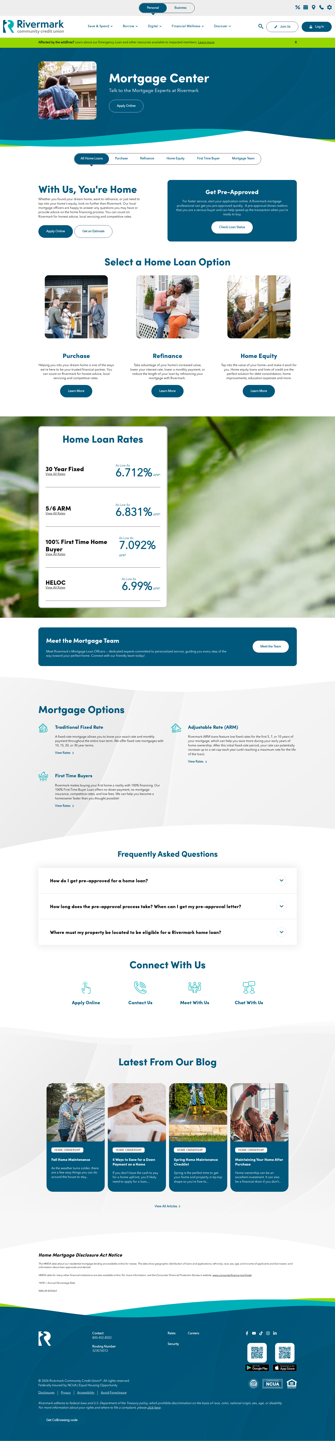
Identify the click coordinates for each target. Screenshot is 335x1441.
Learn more (206, 42)
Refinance (147, 158)
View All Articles (166, 1206)
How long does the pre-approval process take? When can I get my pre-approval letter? (145, 906)
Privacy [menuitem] (66, 1392)
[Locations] (313, 8)
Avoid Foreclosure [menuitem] (114, 1392)
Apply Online (126, 106)
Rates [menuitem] (171, 1333)
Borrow (128, 26)
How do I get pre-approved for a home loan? (99, 880)
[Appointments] (305, 8)
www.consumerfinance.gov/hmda (231, 1275)
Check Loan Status (232, 227)
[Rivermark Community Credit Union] (33, 27)
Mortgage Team (243, 158)
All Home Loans (92, 158)
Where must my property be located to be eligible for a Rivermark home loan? (135, 932)
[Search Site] (260, 27)
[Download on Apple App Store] (285, 1370)
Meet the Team (270, 646)
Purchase (121, 158)
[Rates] (297, 8)
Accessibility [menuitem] (85, 1392)
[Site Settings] (329, 8)
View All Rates (55, 474)
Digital (153, 26)
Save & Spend (98, 26)
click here (154, 1407)
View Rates (62, 753)
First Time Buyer (208, 158)
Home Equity (176, 158)
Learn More (76, 391)
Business (180, 8)
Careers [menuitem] (193, 1333)
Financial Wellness (186, 26)
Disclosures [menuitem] (46, 1392)
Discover (221, 26)
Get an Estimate (97, 231)
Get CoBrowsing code (62, 1420)
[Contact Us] (321, 8)
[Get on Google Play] (257, 1370)
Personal (153, 8)
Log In (319, 26)
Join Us (285, 26)
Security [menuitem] (173, 1344)
